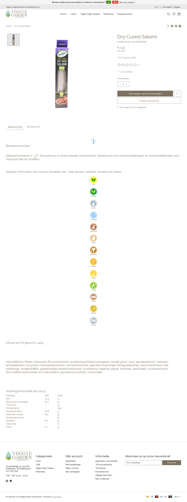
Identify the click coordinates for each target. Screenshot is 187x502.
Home (8, 26)
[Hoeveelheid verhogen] (126, 84)
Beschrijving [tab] (15, 126)
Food (38, 461)
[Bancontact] (165, 497)
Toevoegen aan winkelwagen (145, 93)
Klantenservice (102, 471)
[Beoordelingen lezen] (127, 65)
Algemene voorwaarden (106, 461)
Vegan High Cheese (90, 14)
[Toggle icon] (169, 14)
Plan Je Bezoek (102, 479)
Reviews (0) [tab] (33, 126)
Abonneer (171, 462)
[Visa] (161, 497)
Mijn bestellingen (73, 464)
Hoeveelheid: (123, 78)
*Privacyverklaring (103, 464)
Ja (109, 2)
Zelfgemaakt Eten (103, 475)
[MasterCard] (157, 497)
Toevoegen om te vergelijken (133, 107)
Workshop (108, 14)
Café (38, 464)
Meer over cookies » (127, 2)
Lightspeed (57, 497)
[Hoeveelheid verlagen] (120, 84)
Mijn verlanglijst (73, 471)
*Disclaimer (100, 468)
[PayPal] (152, 497)
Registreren (71, 461)
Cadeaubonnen (124, 14)
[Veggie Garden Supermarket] (16, 14)
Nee (115, 2)
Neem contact (72, 468)
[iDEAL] (147, 497)
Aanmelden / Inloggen (171, 7)
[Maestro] (170, 497)
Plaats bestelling (149, 100)
